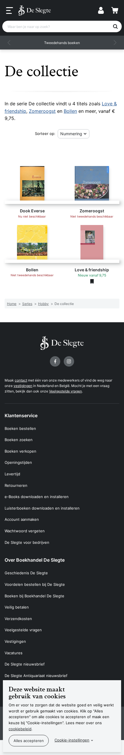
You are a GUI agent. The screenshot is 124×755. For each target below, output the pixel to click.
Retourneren (16, 485)
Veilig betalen (17, 607)
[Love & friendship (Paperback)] (92, 281)
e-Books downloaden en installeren (37, 496)
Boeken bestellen (20, 428)
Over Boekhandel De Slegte (35, 560)
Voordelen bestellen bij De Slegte (35, 584)
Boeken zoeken (19, 439)
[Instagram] (69, 361)
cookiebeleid (20, 729)
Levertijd (12, 474)
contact (21, 380)
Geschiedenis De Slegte (26, 573)
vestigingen (23, 386)
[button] (9, 42)
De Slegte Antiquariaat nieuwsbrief (36, 675)
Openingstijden (18, 462)
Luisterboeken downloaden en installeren (42, 508)
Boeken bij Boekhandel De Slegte (34, 596)
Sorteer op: (45, 133)
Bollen (70, 111)
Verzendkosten (18, 618)
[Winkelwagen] (115, 10)
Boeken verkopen (20, 451)
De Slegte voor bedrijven (27, 542)
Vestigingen (15, 641)
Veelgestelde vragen (65, 391)
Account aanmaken (22, 519)
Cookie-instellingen (72, 740)
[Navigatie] (9, 10)
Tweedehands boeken (62, 43)
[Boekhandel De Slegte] (34, 10)
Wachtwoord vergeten (25, 531)
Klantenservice (21, 415)
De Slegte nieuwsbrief (25, 664)
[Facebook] (55, 361)
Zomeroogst (42, 111)
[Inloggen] (101, 10)
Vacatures (13, 653)
